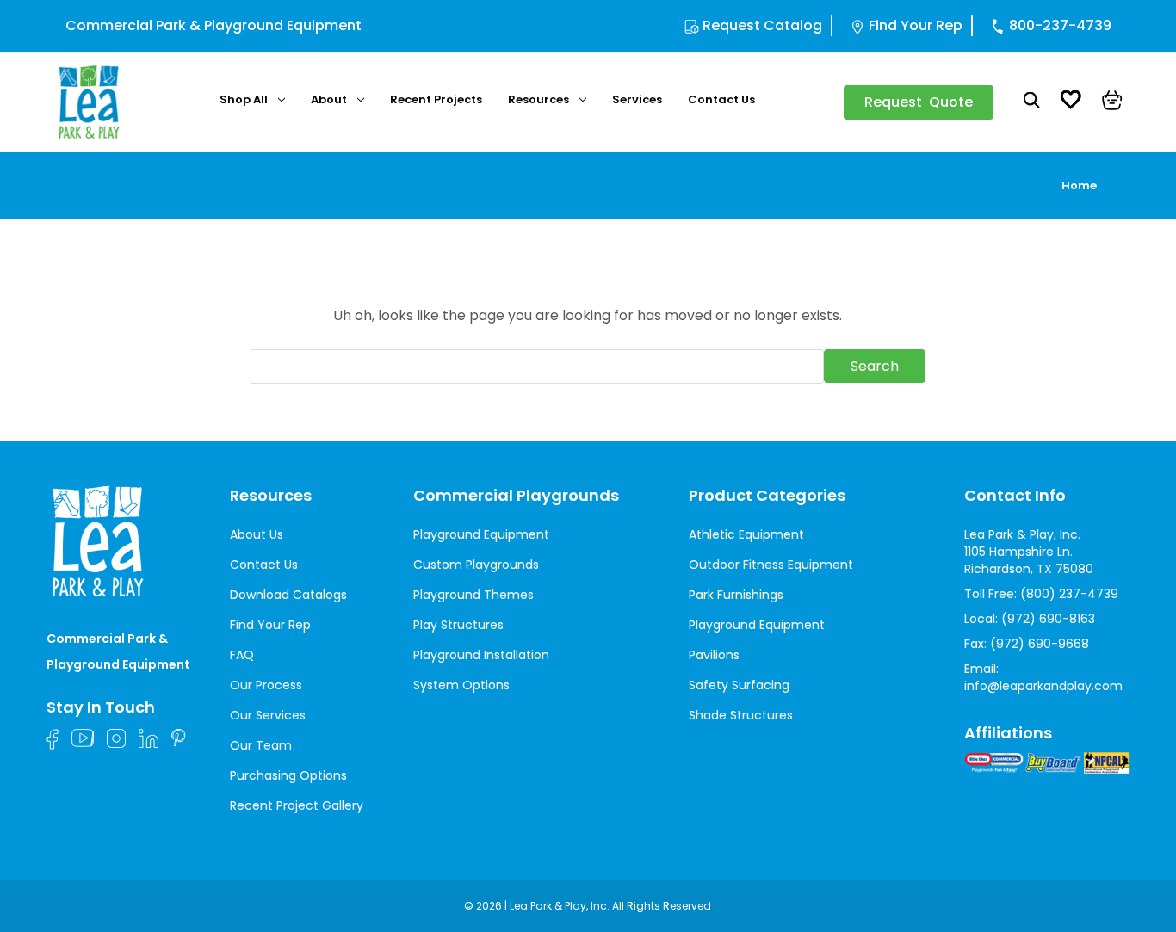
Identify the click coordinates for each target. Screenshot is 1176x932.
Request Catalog (762, 25)
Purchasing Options (288, 775)
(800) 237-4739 (1069, 593)
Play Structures (458, 624)
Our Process (266, 685)
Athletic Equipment (746, 534)
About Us (256, 534)
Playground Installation (481, 655)
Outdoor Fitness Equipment (771, 564)
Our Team (261, 745)
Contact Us (721, 99)
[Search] (1031, 102)
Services (637, 99)
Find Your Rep (915, 25)
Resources (538, 99)
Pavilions (714, 655)
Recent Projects (436, 99)
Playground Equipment (481, 534)
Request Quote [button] (918, 102)
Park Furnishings (736, 594)
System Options (461, 685)
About (329, 99)
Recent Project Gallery (296, 805)
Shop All (244, 99)
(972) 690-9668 (1039, 643)
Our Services (268, 715)
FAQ (242, 655)
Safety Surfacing (739, 685)
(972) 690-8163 (1048, 618)
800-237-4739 (1060, 25)
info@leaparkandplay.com (1043, 685)
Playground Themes (473, 594)
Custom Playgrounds (476, 564)
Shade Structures (741, 715)
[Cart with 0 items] (1112, 102)
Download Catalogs (288, 594)
